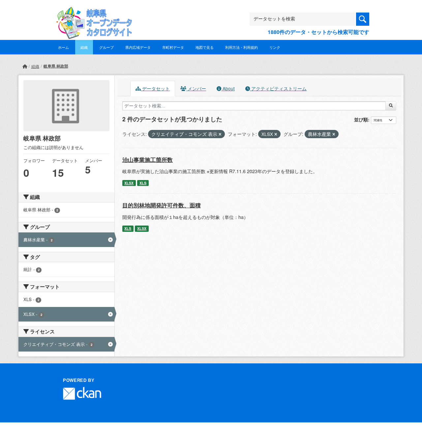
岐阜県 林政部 (56, 66)
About (228, 88)
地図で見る (205, 47)
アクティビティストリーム (278, 88)
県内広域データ (138, 47)
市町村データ (173, 47)
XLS (142, 182)
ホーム (63, 47)
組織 (84, 47)
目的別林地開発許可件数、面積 (161, 205)
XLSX (129, 182)
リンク (274, 47)
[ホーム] (24, 66)
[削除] (220, 134)
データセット (155, 88)
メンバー (196, 88)
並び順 (361, 119)
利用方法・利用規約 (241, 47)
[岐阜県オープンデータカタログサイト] (92, 12)
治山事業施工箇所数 (147, 160)
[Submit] (390, 105)
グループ (106, 47)
